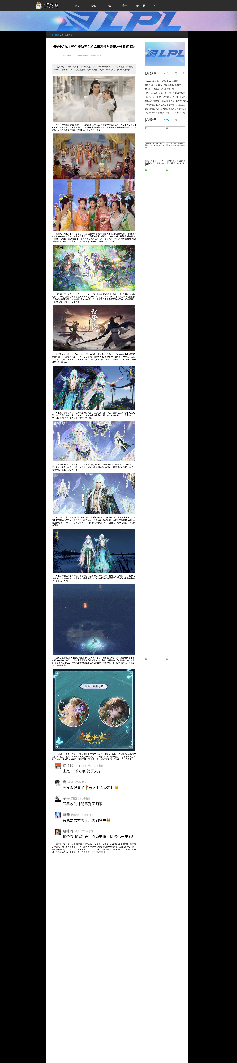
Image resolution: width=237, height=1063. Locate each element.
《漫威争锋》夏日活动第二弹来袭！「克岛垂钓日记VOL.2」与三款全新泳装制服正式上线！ (180, 113)
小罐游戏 (98, 55)
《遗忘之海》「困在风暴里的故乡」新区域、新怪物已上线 (167, 97)
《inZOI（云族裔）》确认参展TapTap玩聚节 (162, 81)
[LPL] (165, 65)
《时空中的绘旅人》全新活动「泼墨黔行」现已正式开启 (166, 105)
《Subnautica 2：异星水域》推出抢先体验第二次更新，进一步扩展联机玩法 (174, 93)
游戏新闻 (68, 35)
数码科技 (140, 5)
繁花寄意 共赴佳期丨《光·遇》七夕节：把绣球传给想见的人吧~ (169, 101)
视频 (109, 5)
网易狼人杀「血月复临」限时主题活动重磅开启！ (164, 85)
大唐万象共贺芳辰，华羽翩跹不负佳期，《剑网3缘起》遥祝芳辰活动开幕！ (174, 109)
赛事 (124, 5)
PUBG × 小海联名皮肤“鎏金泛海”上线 (159, 89)
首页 (77, 5)
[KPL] (118, 31)
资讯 (93, 5)
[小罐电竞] (47, 8)
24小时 (165, 73)
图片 (156, 5)
